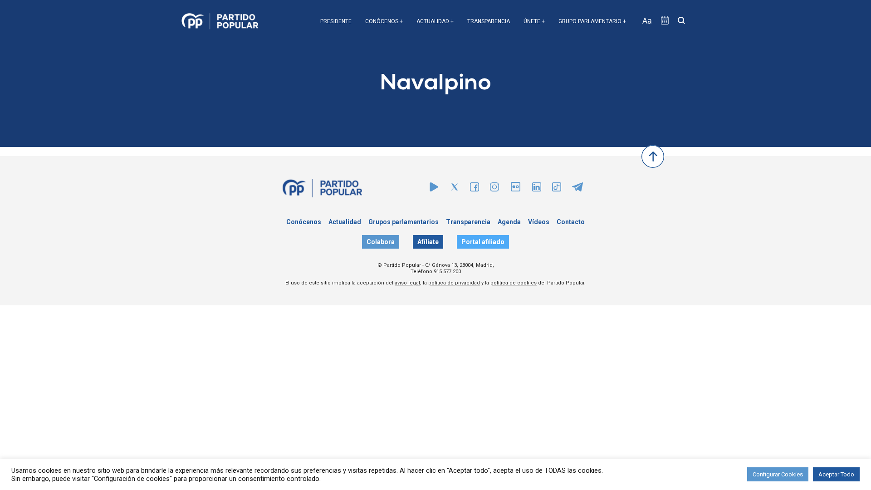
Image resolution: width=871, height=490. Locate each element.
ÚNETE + (534, 21)
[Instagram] (494, 189)
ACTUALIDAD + (435, 21)
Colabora (381, 241)
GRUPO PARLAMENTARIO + (592, 21)
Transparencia (468, 221)
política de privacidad (454, 283)
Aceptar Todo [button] (836, 474)
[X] (454, 189)
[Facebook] (474, 189)
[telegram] (577, 189)
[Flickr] (515, 191)
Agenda (509, 221)
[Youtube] (434, 189)
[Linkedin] (536, 189)
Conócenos (303, 221)
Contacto (571, 221)
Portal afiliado (482, 241)
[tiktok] (556, 189)
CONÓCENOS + (384, 21)
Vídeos (538, 221)
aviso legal (407, 283)
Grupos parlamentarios (403, 221)
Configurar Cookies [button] (778, 474)
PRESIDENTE (336, 21)
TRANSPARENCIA (488, 21)
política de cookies (513, 283)
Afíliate (428, 241)
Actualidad (344, 221)
